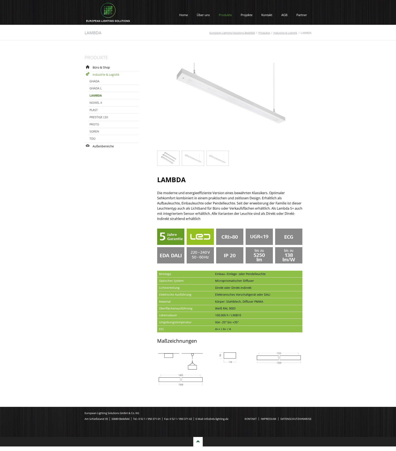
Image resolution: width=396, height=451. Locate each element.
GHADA (94, 81)
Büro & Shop (101, 67)
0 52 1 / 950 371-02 (181, 419)
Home (183, 15)
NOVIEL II (96, 103)
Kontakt (266, 15)
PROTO (94, 124)
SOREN (94, 131)
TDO (92, 138)
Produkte (225, 15)
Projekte (246, 15)
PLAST (94, 110)
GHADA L (96, 88)
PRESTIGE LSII (99, 117)
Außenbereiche (103, 146)
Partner (301, 15)
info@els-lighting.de (216, 419)
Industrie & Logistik (106, 75)
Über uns (203, 15)
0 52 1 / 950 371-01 (149, 419)
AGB (284, 15)
